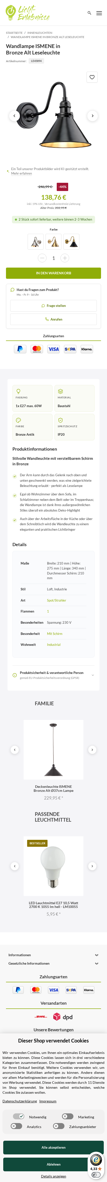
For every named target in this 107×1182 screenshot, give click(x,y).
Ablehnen (53, 1164)
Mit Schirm (54, 634)
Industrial (53, 645)
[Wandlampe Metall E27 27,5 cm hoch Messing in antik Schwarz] (71, 242)
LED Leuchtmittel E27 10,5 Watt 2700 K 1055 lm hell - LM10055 (53, 905)
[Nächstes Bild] (92, 115)
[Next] (92, 750)
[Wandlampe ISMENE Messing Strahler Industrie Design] (53, 242)
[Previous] (14, 750)
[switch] (18, 1116)
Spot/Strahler (56, 600)
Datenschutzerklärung (19, 1101)
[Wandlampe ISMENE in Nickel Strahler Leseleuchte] (36, 242)
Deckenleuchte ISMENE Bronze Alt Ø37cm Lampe (53, 788)
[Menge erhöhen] (64, 258)
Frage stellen (56, 306)
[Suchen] (89, 12)
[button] (53, 954)
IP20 (61, 434)
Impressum (47, 1101)
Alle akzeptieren (53, 1147)
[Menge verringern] (42, 258)
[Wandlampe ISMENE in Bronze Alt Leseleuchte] (53, 115)
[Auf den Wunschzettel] (92, 77)
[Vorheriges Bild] (14, 115)
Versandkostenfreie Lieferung (62, 203)
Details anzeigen (53, 1176)
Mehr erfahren (21, 173)
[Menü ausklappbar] (99, 13)
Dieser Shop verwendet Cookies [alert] (53, 1040)
